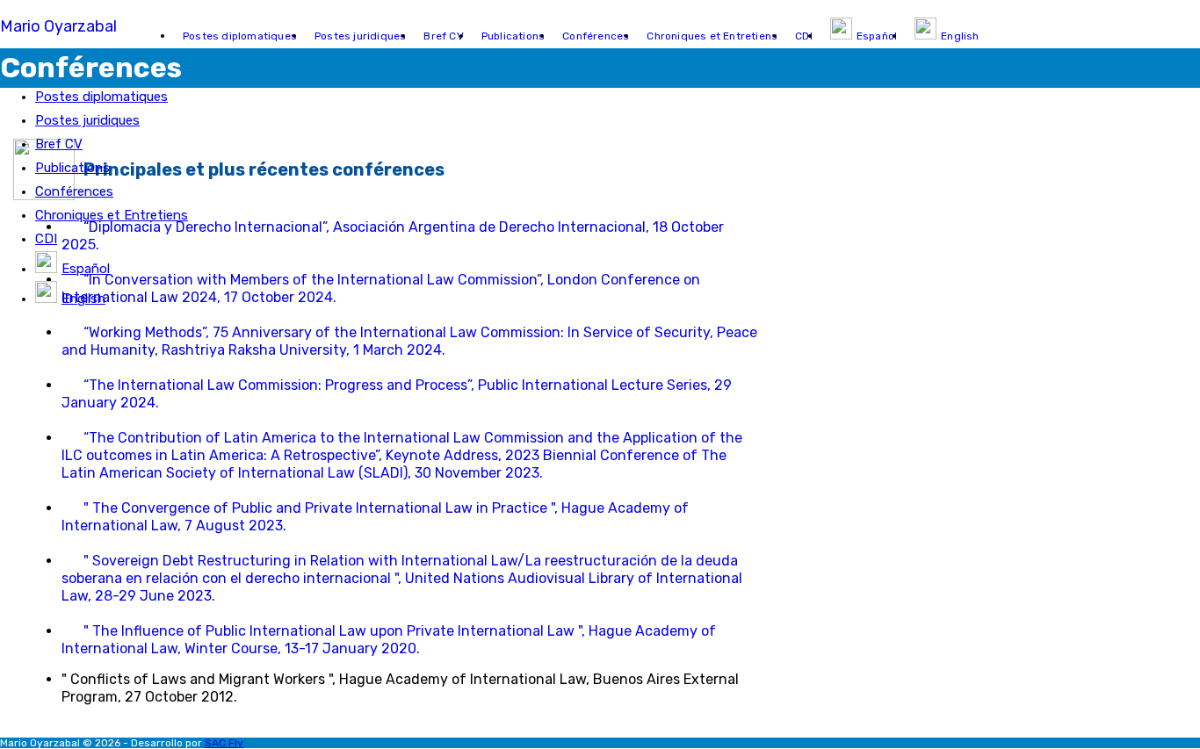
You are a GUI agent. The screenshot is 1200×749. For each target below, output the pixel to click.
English (83, 298)
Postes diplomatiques (101, 96)
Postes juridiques (87, 120)
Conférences (74, 191)
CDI (46, 239)
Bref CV (59, 144)
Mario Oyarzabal (58, 26)
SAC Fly (224, 743)
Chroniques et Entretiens (111, 215)
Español (85, 269)
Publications (72, 168)
